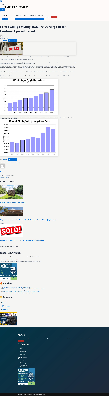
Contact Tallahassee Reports (26, 363)
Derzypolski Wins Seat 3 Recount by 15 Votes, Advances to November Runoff (18, 292)
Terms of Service (23, 365)
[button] (6, 15)
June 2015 (13, 162)
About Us (40, 15)
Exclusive (5, 21)
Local (4, 302)
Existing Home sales (6, 162)
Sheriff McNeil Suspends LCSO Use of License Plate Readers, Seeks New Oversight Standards (21, 291)
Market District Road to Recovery (12, 202)
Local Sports (22, 354)
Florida (4, 303)
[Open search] (2, 9)
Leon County (17, 162)
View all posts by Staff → (5, 177)
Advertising (47, 16)
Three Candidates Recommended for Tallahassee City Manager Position (17, 287)
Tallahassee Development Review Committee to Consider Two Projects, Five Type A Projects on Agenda (23, 288)
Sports (24, 15)
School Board (5, 310)
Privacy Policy (23, 366)
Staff (2, 38)
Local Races (11, 16)
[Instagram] (3, 4)
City (4, 305)
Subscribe (54, 16)
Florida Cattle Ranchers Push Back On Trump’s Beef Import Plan (15, 290)
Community (32, 15)
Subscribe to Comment (4, 259)
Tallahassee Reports (28, 394)
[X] (2, 4)
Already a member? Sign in (14, 259)
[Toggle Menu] (5, 19)
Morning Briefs (6, 306)
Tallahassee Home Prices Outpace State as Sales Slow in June (22, 240)
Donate (21, 362)
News (4, 15)
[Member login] (0, 12)
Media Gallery (5, 308)
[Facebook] (0, 4)
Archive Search (23, 360)
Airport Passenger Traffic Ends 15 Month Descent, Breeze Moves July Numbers (28, 220)
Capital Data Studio (40, 394)
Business (18, 15)
